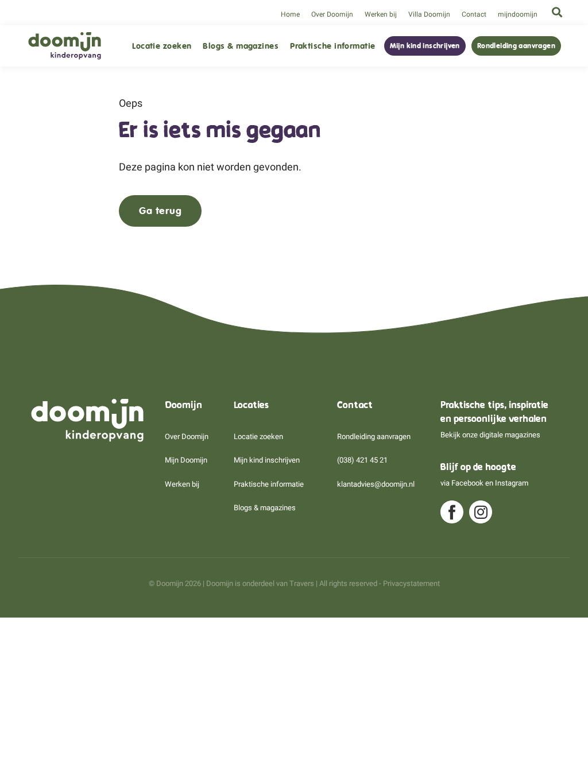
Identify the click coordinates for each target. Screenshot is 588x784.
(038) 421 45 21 (362, 460)
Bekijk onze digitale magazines (490, 434)
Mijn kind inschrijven (425, 46)
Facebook (467, 483)
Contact (474, 14)
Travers (301, 583)
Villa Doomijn (429, 14)
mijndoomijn (517, 14)
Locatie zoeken (161, 46)
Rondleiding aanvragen (516, 46)
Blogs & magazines (240, 46)
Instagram (511, 483)
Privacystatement (411, 583)
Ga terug (160, 210)
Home (290, 14)
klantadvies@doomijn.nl (376, 484)
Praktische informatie (332, 46)
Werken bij (381, 14)
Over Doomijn (332, 14)
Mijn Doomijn (186, 460)
